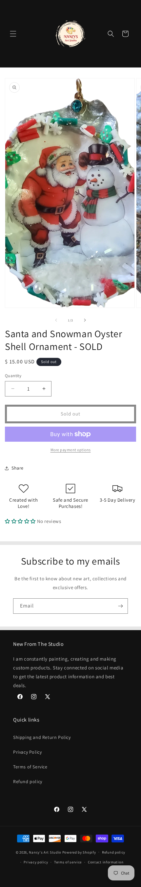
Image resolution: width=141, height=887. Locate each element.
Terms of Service (30, 767)
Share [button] (17, 468)
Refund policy (27, 781)
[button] (13, 34)
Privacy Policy (27, 752)
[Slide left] (56, 320)
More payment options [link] (70, 449)
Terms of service (68, 862)
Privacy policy (36, 862)
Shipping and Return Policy (42, 737)
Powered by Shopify (79, 852)
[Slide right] (85, 320)
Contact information (105, 862)
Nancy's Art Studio (45, 852)
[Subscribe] (120, 606)
